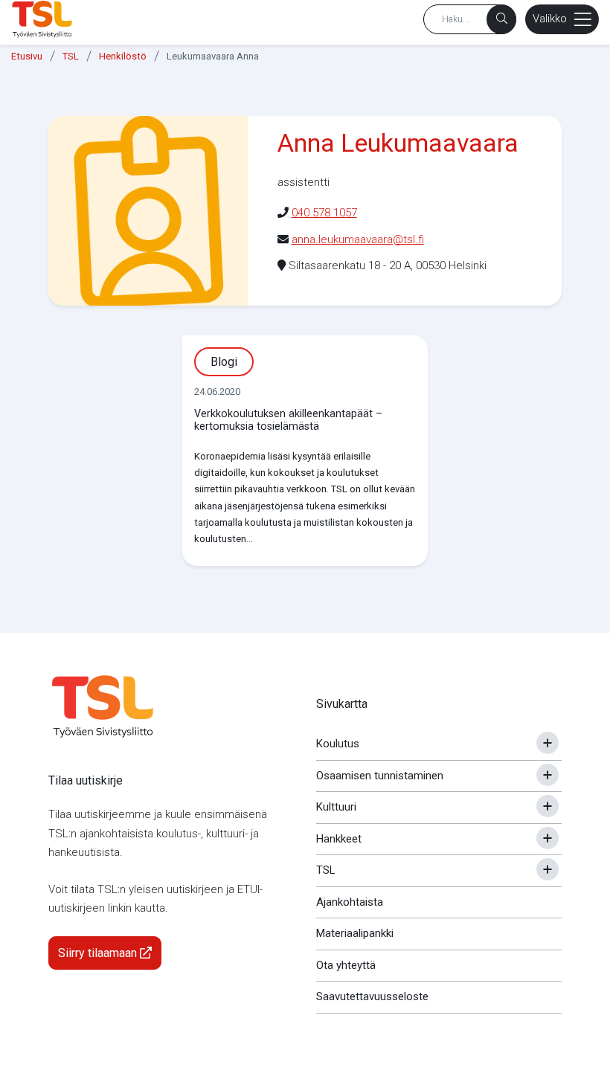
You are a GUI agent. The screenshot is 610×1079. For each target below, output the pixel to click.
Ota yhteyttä (346, 965)
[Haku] (501, 19)
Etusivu (26, 56)
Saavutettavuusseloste (372, 996)
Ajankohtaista (349, 902)
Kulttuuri (336, 807)
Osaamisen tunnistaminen (379, 775)
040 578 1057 (324, 212)
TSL (70, 56)
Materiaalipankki (355, 933)
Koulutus (337, 743)
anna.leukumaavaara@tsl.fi (358, 239)
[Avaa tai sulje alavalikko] (547, 743)
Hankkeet (339, 839)
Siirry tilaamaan (99, 953)
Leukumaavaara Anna (213, 56)
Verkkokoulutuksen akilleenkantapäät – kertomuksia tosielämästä (288, 420)
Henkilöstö (123, 56)
